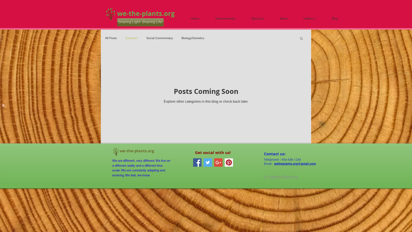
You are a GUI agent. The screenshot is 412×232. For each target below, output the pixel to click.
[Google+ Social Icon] (218, 162)
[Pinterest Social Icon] (229, 162)
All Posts (111, 38)
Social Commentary (159, 38)
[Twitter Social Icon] (208, 162)
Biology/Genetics (193, 38)
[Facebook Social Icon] (197, 162)
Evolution (131, 38)
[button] (301, 39)
